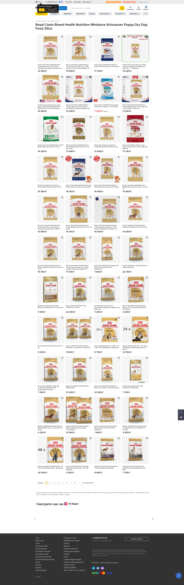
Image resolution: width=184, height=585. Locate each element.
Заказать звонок (137, 539)
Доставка (77, 2)
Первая (40, 483)
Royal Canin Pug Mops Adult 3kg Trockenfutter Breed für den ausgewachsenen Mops (48, 387)
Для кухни (133, 14)
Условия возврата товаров (72, 559)
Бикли (65, 570)
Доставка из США (40, 21)
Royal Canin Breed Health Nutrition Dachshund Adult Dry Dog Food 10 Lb (135, 226)
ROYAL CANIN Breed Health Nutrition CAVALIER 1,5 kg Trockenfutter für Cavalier (135, 428)
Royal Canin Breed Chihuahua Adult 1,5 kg (50, 347)
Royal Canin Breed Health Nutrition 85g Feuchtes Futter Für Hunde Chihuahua (105, 428)
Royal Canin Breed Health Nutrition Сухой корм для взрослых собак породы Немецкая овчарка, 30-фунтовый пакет (77, 268)
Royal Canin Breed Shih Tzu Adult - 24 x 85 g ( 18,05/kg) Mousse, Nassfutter (106, 347)
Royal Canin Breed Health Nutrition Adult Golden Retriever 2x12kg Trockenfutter (77, 428)
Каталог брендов (40, 548)
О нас (37, 538)
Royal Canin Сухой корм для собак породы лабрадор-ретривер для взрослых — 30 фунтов (134, 66)
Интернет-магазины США (43, 557)
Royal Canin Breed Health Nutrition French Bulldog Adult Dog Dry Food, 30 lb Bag (79, 227)
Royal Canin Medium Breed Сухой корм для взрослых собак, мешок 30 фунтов (135, 146)
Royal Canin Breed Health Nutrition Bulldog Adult (77, 387)
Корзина (146, 8)
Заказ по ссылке (130, 2)
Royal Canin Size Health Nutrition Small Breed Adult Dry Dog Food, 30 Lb (50, 146)
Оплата (37, 562)
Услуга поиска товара (113, 2)
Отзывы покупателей (70, 548)
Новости (66, 543)
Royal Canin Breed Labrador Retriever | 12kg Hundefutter (135, 266)
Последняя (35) (87, 483)
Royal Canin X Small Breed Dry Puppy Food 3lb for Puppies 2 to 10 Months (106, 106)
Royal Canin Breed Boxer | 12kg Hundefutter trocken (76, 306)
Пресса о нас (39, 540)
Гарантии (38, 567)
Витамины (119, 14)
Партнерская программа (71, 551)
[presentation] (35, 519)
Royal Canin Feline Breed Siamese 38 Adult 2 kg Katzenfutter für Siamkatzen (106, 267)
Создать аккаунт (143, 2)
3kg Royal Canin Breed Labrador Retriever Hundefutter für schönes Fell (50, 306)
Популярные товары (42, 554)
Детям (92, 14)
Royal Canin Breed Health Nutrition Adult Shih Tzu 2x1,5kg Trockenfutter (78, 347)
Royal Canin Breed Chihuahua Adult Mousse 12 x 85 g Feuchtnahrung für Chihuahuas (134, 307)
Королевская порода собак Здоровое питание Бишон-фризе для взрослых (107, 307)
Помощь (38, 576)
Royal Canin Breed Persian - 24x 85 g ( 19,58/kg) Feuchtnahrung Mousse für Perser (135, 347)
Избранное (130, 9)
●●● (146, 13)
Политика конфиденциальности (74, 562)
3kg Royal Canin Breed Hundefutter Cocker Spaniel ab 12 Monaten (106, 467)
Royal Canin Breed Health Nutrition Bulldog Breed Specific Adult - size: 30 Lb (135, 187)
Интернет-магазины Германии (44, 559)
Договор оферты (40, 570)
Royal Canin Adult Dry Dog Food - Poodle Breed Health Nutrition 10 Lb (106, 146)
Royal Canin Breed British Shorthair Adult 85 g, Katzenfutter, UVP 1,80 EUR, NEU (77, 468)
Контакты (69, 2)
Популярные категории (43, 551)
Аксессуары (104, 14)
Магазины (40, 14)
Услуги (37, 543)
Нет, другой (51, 10)
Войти (139, 9)
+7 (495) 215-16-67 (51, 2)
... (78, 483)
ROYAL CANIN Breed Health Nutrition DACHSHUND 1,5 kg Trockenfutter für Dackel (50, 428)
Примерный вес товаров (72, 540)
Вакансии (67, 546)
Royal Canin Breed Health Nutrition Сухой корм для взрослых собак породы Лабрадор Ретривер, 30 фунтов (105, 228)
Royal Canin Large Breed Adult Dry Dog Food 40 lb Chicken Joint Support (107, 65)
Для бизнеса (87, 2)
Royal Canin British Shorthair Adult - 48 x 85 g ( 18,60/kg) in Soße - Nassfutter (50, 467)
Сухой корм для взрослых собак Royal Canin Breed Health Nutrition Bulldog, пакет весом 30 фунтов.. (49, 106)
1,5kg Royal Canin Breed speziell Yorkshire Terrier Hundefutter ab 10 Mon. (134, 468)
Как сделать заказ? (41, 546)
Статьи (66, 557)
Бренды (54, 14)
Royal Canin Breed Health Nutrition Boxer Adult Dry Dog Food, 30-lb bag (106, 186)
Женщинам (80, 14)
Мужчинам (67, 14)
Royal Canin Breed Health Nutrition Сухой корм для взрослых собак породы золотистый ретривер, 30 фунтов (78, 67)
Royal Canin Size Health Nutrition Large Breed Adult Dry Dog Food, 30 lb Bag (79, 186)
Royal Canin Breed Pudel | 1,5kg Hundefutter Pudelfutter (133, 387)
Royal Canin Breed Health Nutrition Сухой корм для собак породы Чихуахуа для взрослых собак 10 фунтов (49, 228)
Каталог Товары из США (52, 21)
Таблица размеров (70, 567)
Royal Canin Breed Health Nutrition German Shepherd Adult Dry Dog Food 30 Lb (50, 267)
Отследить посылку (70, 538)
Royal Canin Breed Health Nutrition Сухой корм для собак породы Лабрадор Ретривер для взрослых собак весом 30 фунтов (50, 67)
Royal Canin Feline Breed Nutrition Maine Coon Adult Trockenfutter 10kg (106, 387)
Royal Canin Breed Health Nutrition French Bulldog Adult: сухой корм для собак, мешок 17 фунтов (135, 106)
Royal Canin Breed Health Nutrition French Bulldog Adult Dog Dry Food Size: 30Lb (77, 146)
